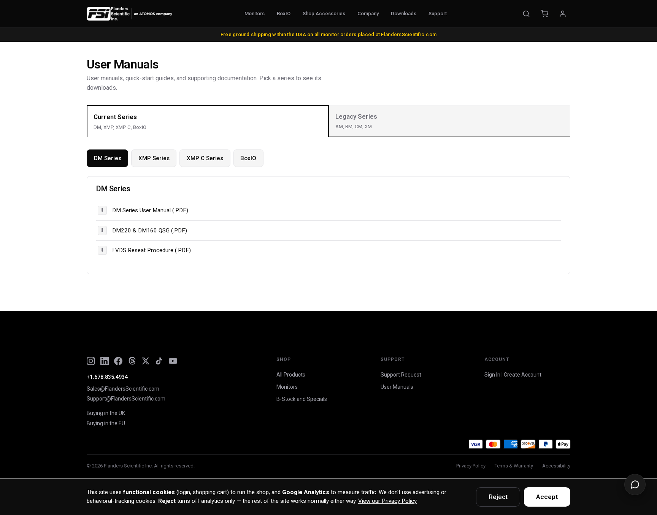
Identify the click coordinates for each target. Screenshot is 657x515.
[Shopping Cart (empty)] (544, 13)
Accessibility (556, 466)
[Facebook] (118, 361)
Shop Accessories (324, 13)
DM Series (107, 158)
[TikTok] (159, 361)
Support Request (401, 375)
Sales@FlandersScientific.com (123, 389)
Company (368, 13)
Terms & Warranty (514, 466)
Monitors (254, 13)
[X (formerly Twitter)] (145, 361)
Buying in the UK (106, 413)
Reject (498, 497)
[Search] (526, 13)
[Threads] (132, 361)
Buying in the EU (106, 423)
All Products (290, 375)
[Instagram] (91, 361)
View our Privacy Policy (387, 501)
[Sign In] (562, 13)
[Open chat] (635, 484)
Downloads (403, 13)
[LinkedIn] (104, 361)
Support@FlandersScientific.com (126, 399)
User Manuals (397, 387)
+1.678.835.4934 (107, 377)
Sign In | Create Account (512, 375)
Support (437, 13)
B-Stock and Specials (301, 399)
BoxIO (283, 13)
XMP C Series (205, 158)
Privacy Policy (471, 466)
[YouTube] (173, 361)
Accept (547, 497)
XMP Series (154, 158)
